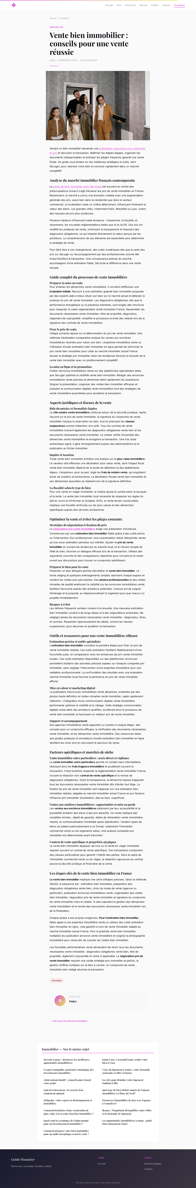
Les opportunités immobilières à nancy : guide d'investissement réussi (127, 1122)
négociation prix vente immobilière (74, 528)
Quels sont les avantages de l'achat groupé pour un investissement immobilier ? (66, 1122)
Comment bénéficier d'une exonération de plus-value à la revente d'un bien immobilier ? (68, 1112)
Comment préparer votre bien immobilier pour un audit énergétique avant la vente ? (66, 1132)
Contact (149, 1169)
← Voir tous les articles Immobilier (68, 1021)
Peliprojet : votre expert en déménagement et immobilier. (68, 1102)
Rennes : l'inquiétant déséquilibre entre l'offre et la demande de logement (127, 1112)
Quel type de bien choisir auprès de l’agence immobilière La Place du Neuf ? (126, 1091)
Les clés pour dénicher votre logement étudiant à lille (122, 1081)
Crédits (154, 5)
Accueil (109, 5)
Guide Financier (23, 1159)
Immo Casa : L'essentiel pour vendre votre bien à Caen (125, 1061)
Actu (119, 5)
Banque (143, 5)
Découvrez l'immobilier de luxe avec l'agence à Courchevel (126, 1102)
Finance (166, 5)
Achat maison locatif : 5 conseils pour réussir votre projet (67, 1081)
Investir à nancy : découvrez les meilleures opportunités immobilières (66, 1061)
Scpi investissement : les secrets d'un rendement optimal (63, 1091)
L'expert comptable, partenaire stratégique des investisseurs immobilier (69, 1071)
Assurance (130, 5)
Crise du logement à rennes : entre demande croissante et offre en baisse (126, 1071)
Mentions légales (153, 1163)
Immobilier (179, 5)
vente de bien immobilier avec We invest (77, 186)
